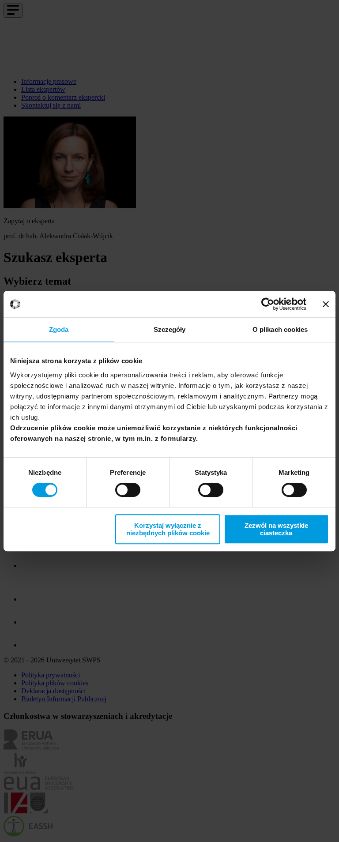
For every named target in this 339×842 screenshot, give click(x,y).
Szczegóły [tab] (170, 329)
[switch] (127, 490)
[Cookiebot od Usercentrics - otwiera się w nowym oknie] (267, 304)
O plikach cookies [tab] (280, 329)
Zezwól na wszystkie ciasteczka (276, 529)
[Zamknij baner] (326, 304)
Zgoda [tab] (59, 329)
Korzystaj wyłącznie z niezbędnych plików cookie (168, 529)
